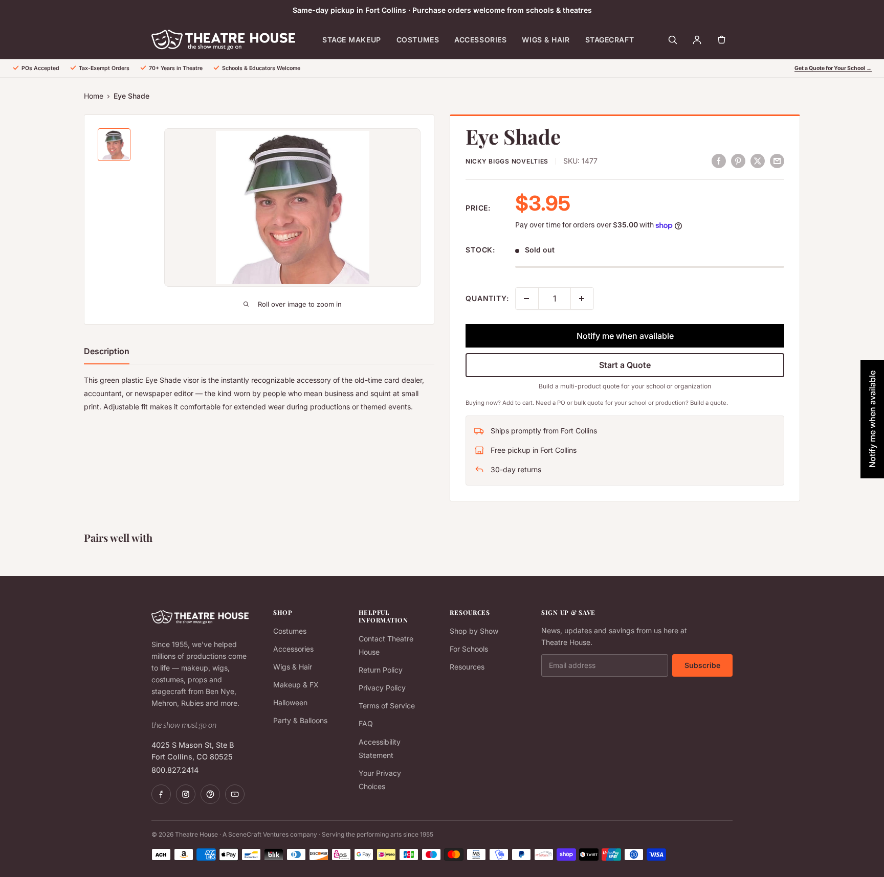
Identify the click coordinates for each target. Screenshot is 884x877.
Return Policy (381, 669)
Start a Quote (625, 365)
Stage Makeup (351, 39)
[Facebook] (161, 794)
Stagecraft (609, 39)
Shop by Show (474, 631)
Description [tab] (106, 351)
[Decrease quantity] (527, 298)
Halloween (290, 702)
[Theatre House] (223, 40)
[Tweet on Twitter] (757, 160)
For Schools (469, 648)
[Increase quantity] (582, 298)
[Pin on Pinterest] (738, 160)
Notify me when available (625, 336)
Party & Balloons (300, 720)
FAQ (366, 723)
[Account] (697, 40)
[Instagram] (185, 794)
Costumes (417, 39)
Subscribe (702, 665)
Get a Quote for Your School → (833, 68)
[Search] (672, 40)
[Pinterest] (210, 794)
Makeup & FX (296, 684)
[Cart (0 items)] (721, 40)
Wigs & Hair (545, 39)
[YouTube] (235, 794)
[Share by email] (777, 160)
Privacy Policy (382, 687)
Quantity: (487, 298)
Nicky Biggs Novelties (507, 161)
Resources (467, 666)
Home (93, 95)
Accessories (480, 39)
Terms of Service (387, 705)
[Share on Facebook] (719, 160)
